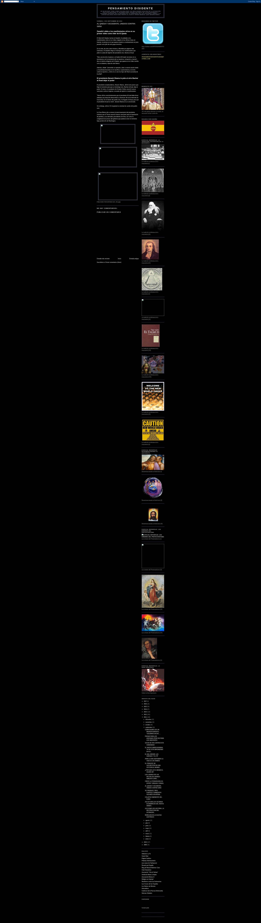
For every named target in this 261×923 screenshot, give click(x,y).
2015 (145, 706)
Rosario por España (147, 865)
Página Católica (146, 858)
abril (146, 831)
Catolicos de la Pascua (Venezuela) (152, 891)
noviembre (148, 722)
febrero (147, 836)
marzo (147, 833)
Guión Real (145, 856)
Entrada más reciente (103, 258)
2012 (145, 714)
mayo (147, 828)
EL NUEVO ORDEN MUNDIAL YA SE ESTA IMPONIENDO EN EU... (154, 749)
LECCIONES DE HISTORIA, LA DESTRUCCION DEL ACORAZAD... (154, 810)
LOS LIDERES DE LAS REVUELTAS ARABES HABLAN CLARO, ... (152, 776)
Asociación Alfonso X (148, 877)
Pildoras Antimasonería (148, 860)
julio (146, 823)
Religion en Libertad (147, 879)
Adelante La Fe (146, 853)
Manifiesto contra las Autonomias (151, 881)
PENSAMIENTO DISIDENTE (130, 8)
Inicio (119, 258)
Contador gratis (145, 907)
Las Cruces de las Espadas (150, 884)
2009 (145, 845)
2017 (145, 701)
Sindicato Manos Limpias (149, 874)
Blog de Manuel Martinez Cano (151, 867)
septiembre (148, 727)
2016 (145, 704)
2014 (145, 709)
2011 (145, 717)
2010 (145, 842)
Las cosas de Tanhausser (149, 863)
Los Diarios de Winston (148, 886)
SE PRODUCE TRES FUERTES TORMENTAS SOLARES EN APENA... (153, 792)
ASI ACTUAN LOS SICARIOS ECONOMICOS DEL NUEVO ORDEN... (154, 804)
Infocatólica (145, 888)
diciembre (148, 719)
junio (147, 825)
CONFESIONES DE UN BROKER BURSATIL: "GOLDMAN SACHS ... (152, 731)
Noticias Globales (147, 893)
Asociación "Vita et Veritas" (150, 872)
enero (147, 839)
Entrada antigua (134, 258)
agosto (147, 820)
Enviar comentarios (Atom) (113, 262)
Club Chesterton (146, 870)
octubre (147, 725)
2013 (145, 712)
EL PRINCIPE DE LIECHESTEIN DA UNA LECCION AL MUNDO (152, 765)
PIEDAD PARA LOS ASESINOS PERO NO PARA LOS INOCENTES (154, 738)
